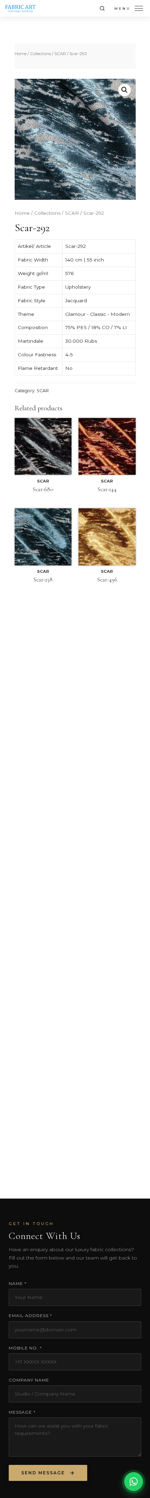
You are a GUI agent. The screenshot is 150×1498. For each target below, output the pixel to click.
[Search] (102, 8)
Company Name (29, 1380)
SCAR (60, 53)
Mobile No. (25, 1348)
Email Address (30, 1315)
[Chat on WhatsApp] (133, 1481)
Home (21, 53)
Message (22, 1412)
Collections (40, 53)
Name (18, 1283)
